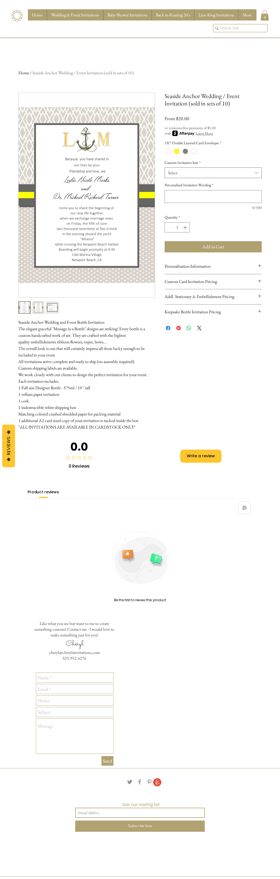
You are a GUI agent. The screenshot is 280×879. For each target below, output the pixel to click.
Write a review (201, 456)
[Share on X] (199, 328)
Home (23, 73)
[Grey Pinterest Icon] (149, 781)
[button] (264, 15)
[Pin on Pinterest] (178, 328)
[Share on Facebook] (168, 328)
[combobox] (213, 172)
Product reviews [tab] (43, 492)
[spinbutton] (177, 227)
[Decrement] (168, 227)
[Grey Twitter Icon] (129, 781)
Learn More (204, 133)
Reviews (8, 446)
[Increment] (185, 227)
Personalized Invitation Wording (189, 184)
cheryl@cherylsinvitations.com (74, 652)
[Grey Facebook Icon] (139, 781)
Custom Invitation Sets (183, 162)
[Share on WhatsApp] (189, 328)
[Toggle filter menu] (244, 508)
